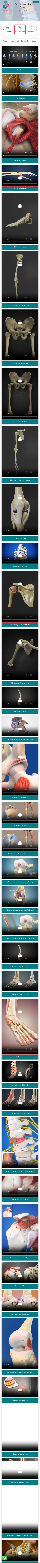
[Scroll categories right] (36, 29)
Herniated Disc (20, 98)
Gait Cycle (20, 70)
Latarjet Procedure (20, 160)
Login (36, 2)
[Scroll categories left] (3, 29)
